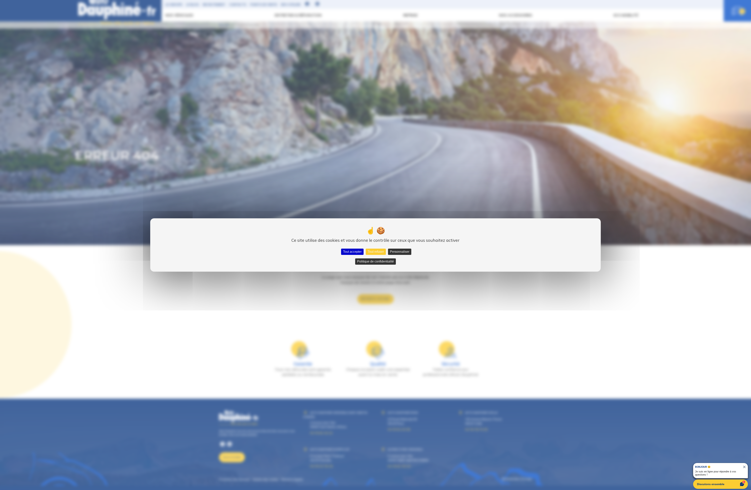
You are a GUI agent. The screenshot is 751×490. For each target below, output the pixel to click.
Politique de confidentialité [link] (375, 261)
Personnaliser (399, 251)
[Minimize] (742, 388)
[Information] (736, 388)
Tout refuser (376, 251)
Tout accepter (352, 251)
